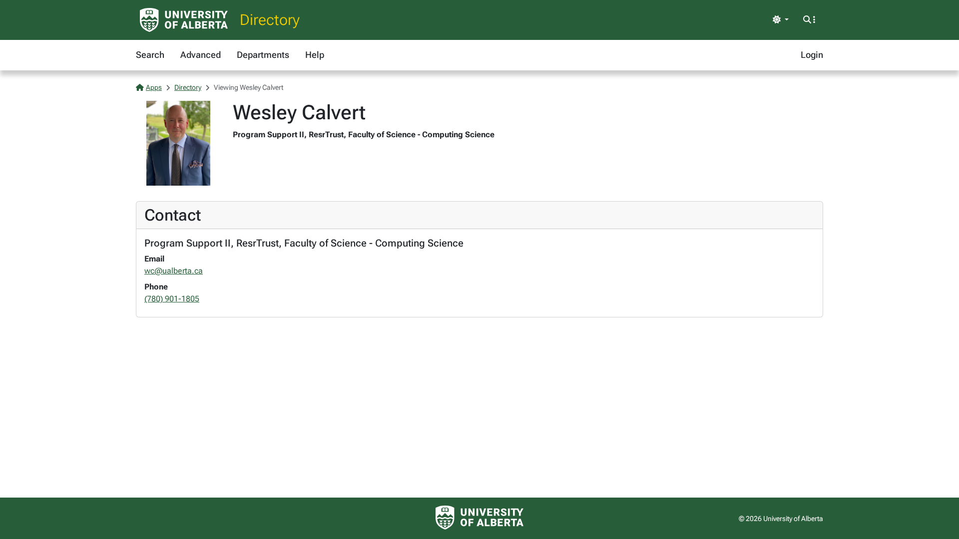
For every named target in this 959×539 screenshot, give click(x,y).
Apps (154, 87)
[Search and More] (809, 19)
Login (812, 54)
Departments (263, 54)
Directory (270, 19)
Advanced (200, 54)
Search (150, 54)
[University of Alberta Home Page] (184, 20)
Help (314, 54)
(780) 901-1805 (171, 298)
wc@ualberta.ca (173, 270)
